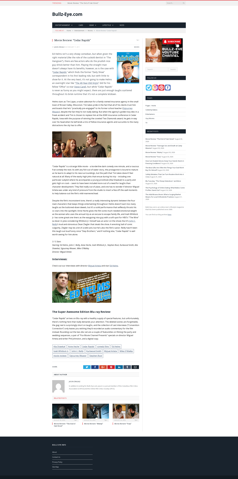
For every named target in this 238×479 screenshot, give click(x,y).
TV (146, 123)
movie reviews (60, 355)
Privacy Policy (57, 462)
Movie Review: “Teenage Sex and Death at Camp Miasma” (90, 3)
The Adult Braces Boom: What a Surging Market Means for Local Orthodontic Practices (163, 195)
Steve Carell (80, 86)
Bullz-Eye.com (67, 14)
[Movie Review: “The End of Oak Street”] (65, 412)
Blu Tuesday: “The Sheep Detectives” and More (163, 181)
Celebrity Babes (151, 110)
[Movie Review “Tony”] (126, 412)
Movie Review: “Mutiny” (93, 424)
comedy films (103, 346)
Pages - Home (151, 105)
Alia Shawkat (59, 346)
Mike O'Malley (126, 351)
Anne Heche (73, 346)
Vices (122, 25)
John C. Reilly (77, 351)
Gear (91, 25)
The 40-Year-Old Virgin (86, 83)
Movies (136, 47)
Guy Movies (150, 118)
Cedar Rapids (59, 72)
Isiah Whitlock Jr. (61, 351)
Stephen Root (95, 355)
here (169, 214)
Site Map (55, 467)
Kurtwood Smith (93, 351)
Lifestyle (106, 25)
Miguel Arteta (94, 265)
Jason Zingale (59, 47)
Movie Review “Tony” (122, 424)
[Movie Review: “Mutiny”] (95, 412)
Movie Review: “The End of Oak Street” (160, 139)
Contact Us (56, 457)
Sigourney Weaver (78, 355)
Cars (81, 25)
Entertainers (150, 114)
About (54, 452)
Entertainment (62, 25)
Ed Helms (114, 265)
